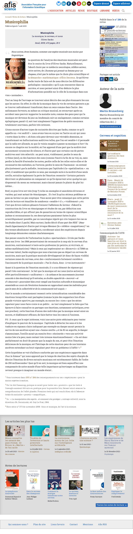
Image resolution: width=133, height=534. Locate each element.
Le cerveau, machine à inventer (74, 493)
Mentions (88, 524)
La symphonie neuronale (11, 492)
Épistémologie (85, 447)
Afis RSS (102, 524)
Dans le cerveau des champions (33, 492)
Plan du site (39, 524)
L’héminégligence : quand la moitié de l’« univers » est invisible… (117, 169)
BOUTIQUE (92, 10)
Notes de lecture (19, 17)
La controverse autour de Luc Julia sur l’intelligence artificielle (64, 441)
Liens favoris (57, 524)
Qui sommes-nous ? (18, 524)
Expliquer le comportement (117, 492)
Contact (74, 524)
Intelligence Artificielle (63, 452)
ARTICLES (71, 10)
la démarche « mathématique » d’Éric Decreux (51, 77)
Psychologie (108, 454)
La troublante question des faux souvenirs (116, 155)
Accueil (8, 17)
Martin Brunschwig (111, 111)
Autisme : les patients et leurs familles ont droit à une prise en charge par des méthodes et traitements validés (117, 242)
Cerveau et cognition (113, 135)
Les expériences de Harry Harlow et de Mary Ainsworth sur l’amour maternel (113, 443)
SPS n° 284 (31, 377)
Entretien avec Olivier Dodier (114, 224)
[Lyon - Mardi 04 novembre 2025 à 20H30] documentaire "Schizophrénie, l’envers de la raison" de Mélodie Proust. (118, 186)
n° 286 (118, 19)
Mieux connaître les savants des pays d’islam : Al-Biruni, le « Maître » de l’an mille (15, 443)
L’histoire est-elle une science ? (88, 439)
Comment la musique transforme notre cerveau (55, 494)
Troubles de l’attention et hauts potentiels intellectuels (39, 441)
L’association (55, 10)
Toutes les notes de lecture (110, 505)
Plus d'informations (109, 126)
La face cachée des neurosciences (98, 492)
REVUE (81, 10)
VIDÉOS (115, 10)
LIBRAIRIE (105, 10)
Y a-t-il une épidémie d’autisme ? (113, 143)
